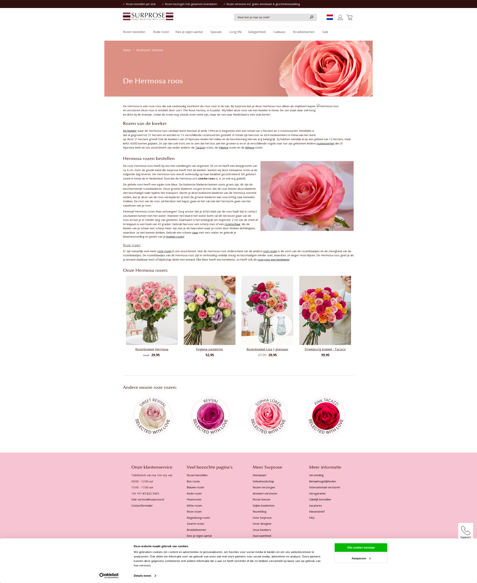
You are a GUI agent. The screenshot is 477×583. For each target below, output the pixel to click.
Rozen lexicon (261, 499)
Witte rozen (194, 505)
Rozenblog (259, 511)
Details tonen (142, 575)
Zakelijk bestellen (320, 499)
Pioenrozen (194, 499)
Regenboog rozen (198, 517)
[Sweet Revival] (152, 415)
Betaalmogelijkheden (322, 481)
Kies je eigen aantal (199, 536)
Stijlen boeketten (263, 505)
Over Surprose (262, 517)
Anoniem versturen (265, 493)
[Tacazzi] (325, 415)
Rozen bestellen (135, 4)
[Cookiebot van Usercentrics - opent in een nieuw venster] (109, 576)
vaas (195, 232)
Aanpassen (359, 558)
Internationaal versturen (324, 487)
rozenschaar (233, 224)
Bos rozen (193, 481)
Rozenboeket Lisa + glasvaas (267, 349)
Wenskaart (259, 475)
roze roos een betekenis (273, 259)
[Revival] (210, 415)
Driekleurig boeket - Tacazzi (325, 349)
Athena (249, 147)
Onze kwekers (262, 530)
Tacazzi (200, 147)
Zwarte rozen (195, 523)
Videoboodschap (263, 481)
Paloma (223, 147)
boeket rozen (175, 236)
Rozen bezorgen (175, 4)
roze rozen (164, 251)
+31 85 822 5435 (148, 493)
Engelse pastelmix (209, 349)
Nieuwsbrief (317, 511)
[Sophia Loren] (267, 415)
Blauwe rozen (195, 487)
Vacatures (315, 505)
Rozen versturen (236, 4)
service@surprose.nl (151, 499)
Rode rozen (194, 493)
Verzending (316, 475)
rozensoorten (325, 143)
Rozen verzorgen (264, 487)
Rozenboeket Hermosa (151, 349)
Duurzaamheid (262, 536)
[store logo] (148, 18)
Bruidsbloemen (196, 530)
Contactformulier (142, 505)
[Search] (311, 17)
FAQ (312, 517)
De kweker (130, 131)
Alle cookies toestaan (361, 547)
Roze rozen (131, 245)
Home (127, 50)
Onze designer (262, 523)
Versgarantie (317, 493)
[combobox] (275, 17)
